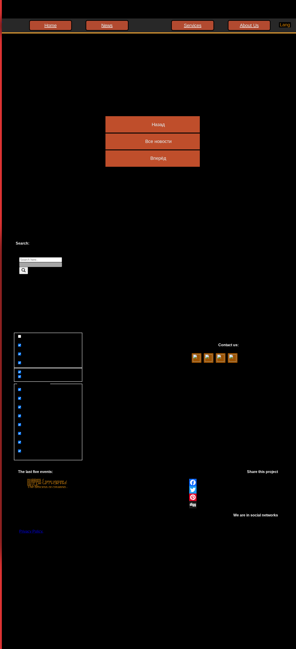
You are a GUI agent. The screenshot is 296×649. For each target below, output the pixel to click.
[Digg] (233, 504)
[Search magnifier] (23, 270)
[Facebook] (233, 482)
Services (192, 25)
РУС (281, 33)
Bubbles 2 (35, 480)
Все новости (158, 141)
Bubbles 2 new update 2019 (50, 481)
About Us (249, 25)
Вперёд (158, 158)
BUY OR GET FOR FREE (48, 483)
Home (50, 25)
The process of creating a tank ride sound (61, 487)
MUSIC (33, 485)
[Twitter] (233, 490)
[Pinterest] (233, 497)
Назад (158, 124)
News (107, 25)
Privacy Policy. (31, 531)
